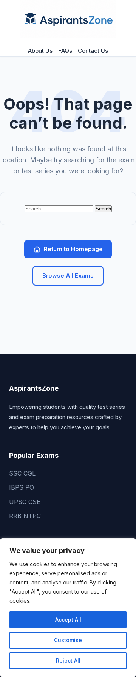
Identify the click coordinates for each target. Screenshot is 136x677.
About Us (40, 50)
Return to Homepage (73, 249)
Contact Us (93, 50)
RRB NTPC (25, 516)
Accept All (68, 619)
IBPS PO (21, 487)
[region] (68, 607)
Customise (68, 640)
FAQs (65, 50)
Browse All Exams (68, 275)
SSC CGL (22, 473)
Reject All (68, 660)
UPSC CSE (24, 502)
